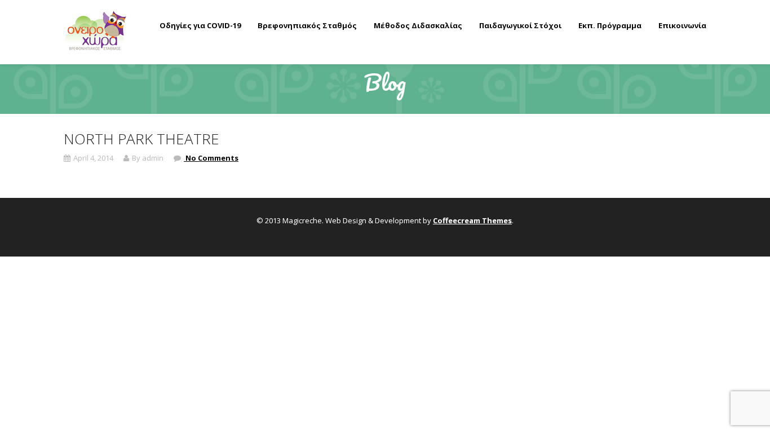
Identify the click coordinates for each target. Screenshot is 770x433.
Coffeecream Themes (472, 220)
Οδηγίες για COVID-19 (200, 25)
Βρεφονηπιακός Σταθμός (307, 25)
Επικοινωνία (682, 25)
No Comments (211, 158)
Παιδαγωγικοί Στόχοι (520, 25)
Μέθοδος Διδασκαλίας (418, 25)
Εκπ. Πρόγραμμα (609, 25)
